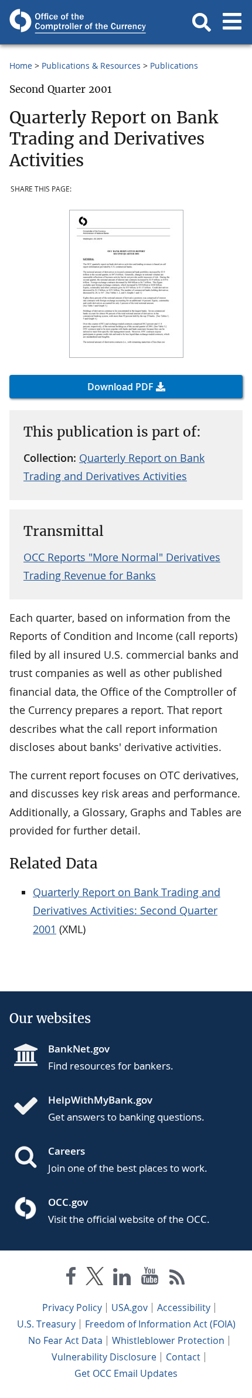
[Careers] (30, 1158)
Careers (66, 1151)
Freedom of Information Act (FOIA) (160, 1323)
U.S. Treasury (46, 1323)
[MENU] (232, 22)
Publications (174, 65)
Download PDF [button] (120, 386)
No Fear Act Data (65, 1340)
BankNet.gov (79, 1048)
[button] (201, 22)
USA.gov (129, 1307)
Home (20, 65)
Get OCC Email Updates (126, 1373)
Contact (183, 1356)
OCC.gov (68, 1202)
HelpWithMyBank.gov (100, 1100)
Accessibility (183, 1307)
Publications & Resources (91, 65)
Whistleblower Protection (168, 1340)
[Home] (30, 1107)
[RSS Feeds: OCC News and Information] (177, 1278)
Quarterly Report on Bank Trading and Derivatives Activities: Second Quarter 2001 (126, 910)
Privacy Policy (72, 1307)
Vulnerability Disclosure (104, 1356)
